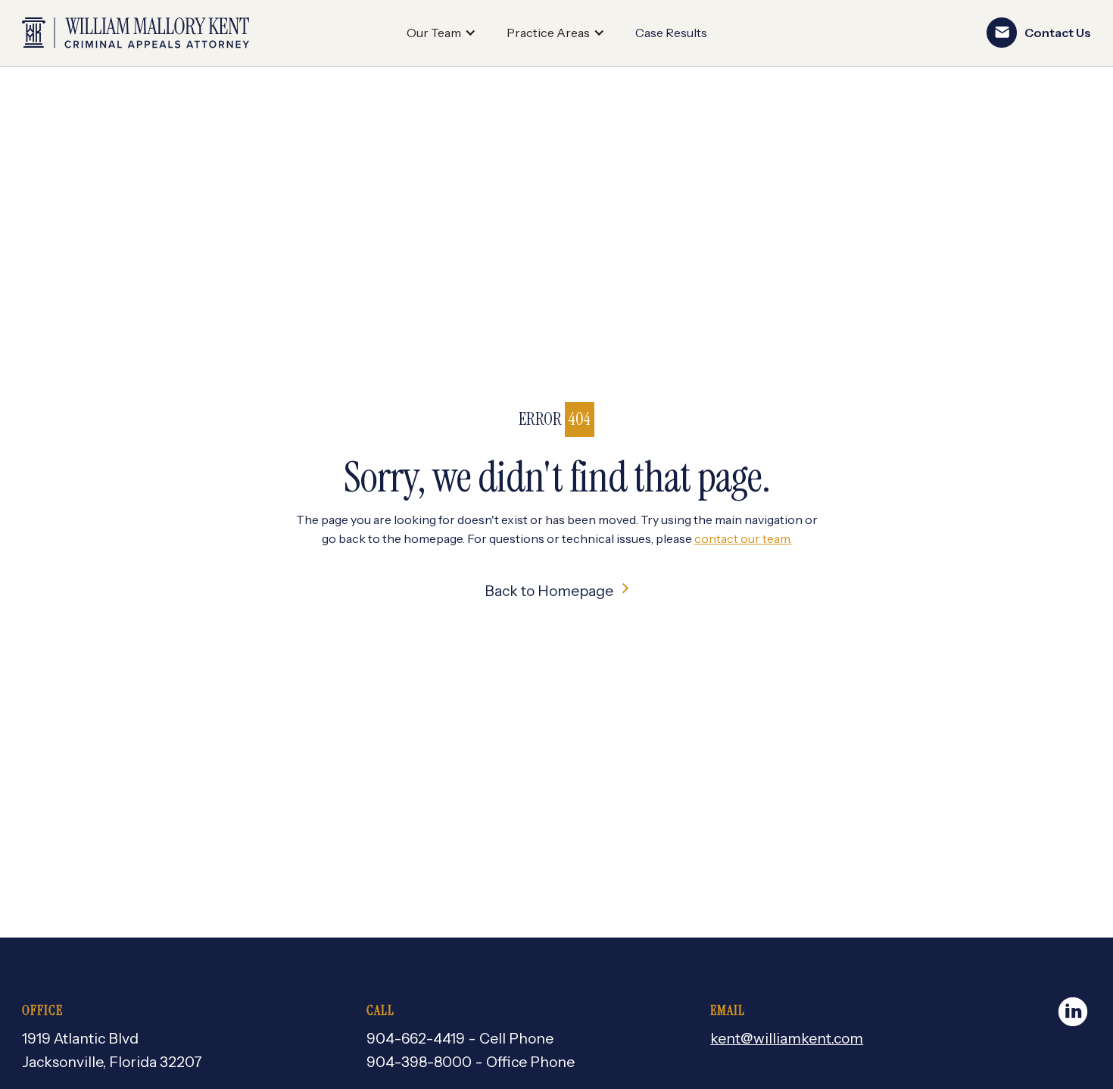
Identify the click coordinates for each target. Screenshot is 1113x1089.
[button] (441, 33)
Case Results (671, 32)
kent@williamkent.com (786, 1038)
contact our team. (743, 538)
